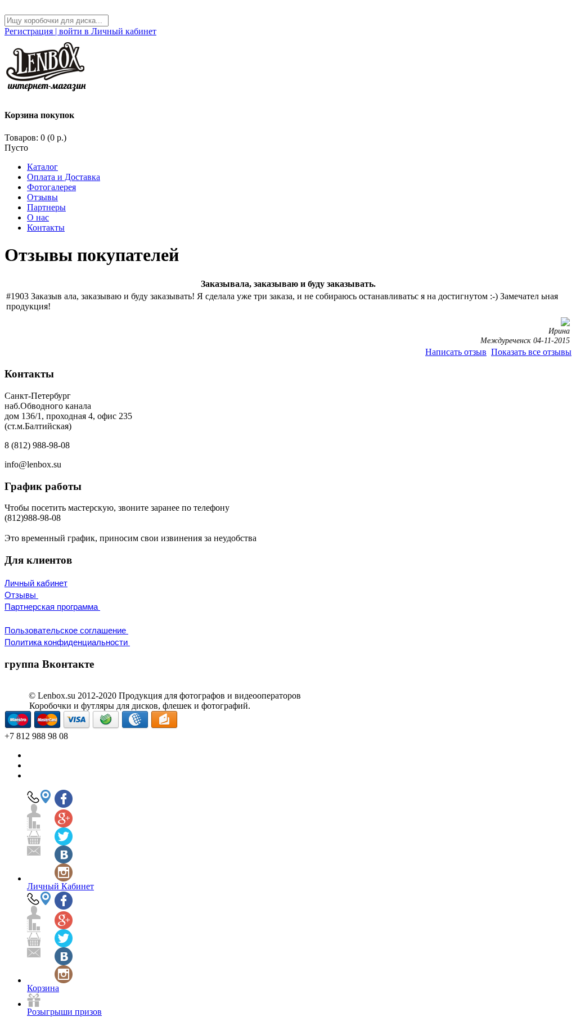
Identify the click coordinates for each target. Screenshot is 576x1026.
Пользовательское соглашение (66, 630)
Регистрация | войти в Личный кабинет (80, 31)
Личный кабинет (36, 583)
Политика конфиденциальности (67, 642)
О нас (38, 217)
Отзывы (42, 197)
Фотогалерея (51, 187)
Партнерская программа (52, 606)
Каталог (42, 167)
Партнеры (46, 207)
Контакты (46, 227)
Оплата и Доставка (63, 177)
